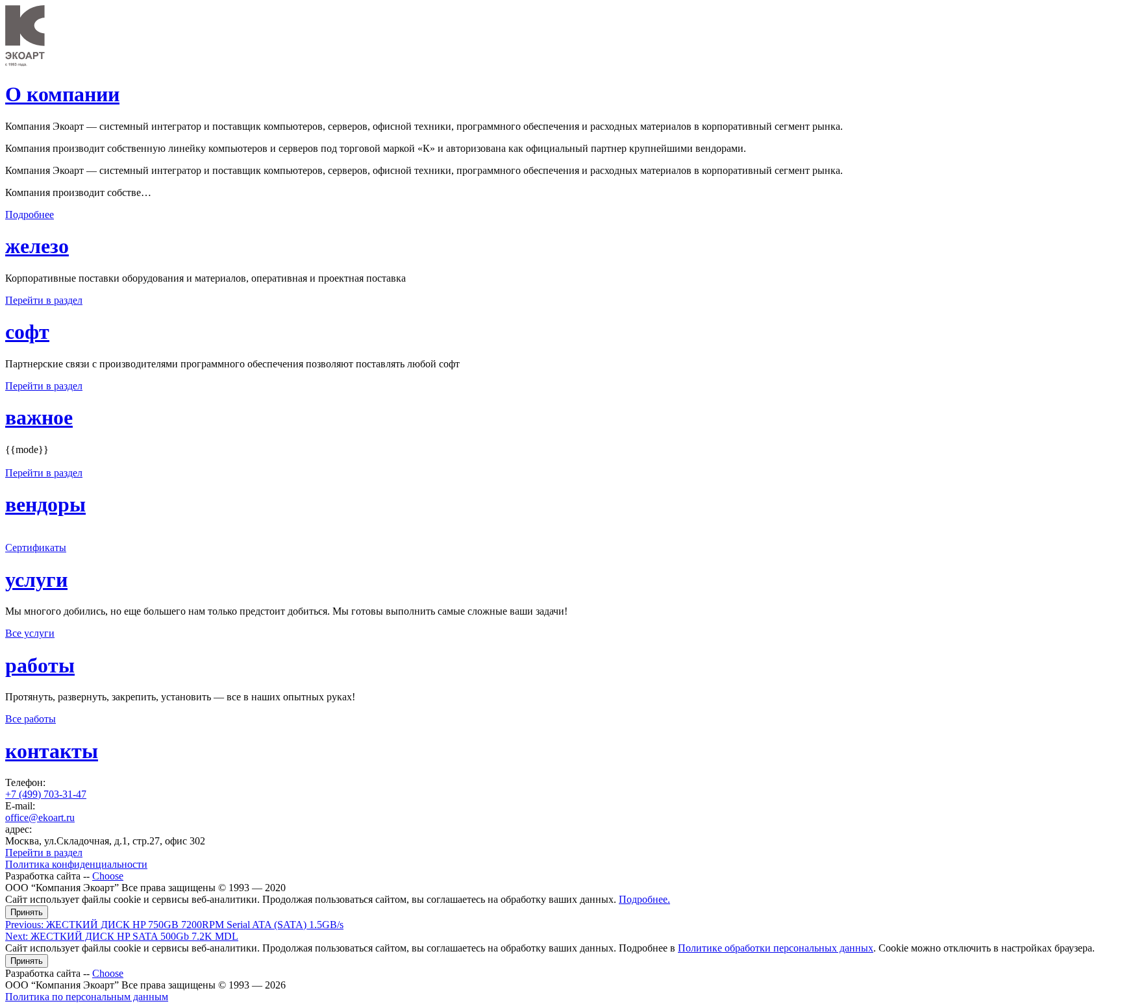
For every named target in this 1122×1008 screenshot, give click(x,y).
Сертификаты (35, 547)
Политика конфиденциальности (76, 864)
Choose (107, 875)
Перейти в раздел (43, 300)
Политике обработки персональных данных (775, 947)
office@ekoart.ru (40, 817)
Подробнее (29, 214)
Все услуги (30, 633)
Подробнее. (644, 899)
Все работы (30, 718)
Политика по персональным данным (86, 996)
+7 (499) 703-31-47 (45, 794)
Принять (26, 912)
